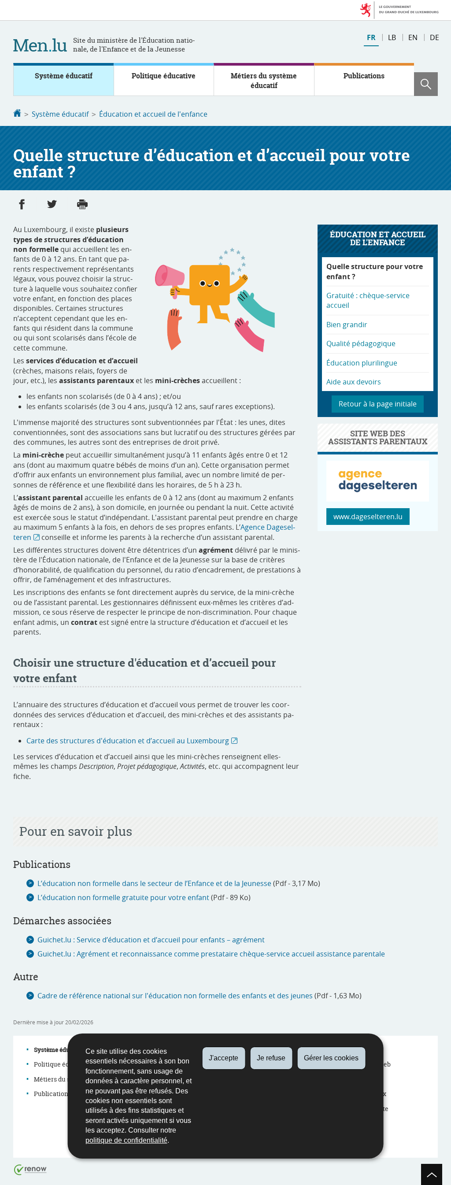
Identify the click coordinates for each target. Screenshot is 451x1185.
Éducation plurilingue (361, 363)
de (434, 37)
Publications (364, 76)
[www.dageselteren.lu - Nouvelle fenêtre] (377, 499)
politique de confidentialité (126, 1140)
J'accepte (223, 1058)
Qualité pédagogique (361, 343)
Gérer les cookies (331, 1058)
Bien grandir (346, 324)
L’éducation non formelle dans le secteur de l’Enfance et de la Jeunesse (154, 883)
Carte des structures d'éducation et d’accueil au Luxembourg (127, 741)
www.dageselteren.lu (368, 516)
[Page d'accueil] (17, 114)
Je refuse (271, 1058)
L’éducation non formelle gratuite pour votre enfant (123, 897)
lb (392, 37)
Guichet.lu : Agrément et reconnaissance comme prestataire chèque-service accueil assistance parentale (211, 954)
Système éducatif (63, 76)
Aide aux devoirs (353, 382)
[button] (426, 84)
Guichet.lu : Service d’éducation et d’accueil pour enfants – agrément (151, 940)
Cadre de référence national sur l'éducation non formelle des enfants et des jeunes (175, 995)
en (413, 37)
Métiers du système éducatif (264, 80)
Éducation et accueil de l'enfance (153, 114)
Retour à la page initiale (378, 404)
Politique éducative (164, 76)
